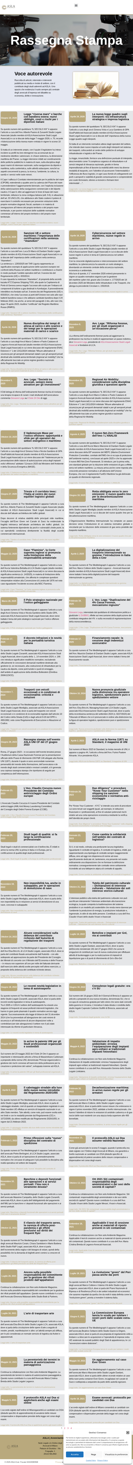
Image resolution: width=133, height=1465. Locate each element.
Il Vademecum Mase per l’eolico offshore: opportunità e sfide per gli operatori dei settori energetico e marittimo (43, 437)
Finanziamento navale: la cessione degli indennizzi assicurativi (108, 640)
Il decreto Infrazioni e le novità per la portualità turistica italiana (43, 640)
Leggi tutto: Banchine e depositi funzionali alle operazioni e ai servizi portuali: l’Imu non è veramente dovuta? (32, 1213)
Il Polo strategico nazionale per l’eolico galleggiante (43, 601)
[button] (128, 1432)
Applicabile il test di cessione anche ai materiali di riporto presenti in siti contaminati (110, 1225)
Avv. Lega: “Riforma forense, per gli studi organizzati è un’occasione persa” (110, 326)
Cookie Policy (91, 1460)
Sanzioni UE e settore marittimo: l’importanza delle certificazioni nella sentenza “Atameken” (42, 237)
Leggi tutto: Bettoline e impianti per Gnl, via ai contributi (91, 964)
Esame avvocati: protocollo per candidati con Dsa (111, 1399)
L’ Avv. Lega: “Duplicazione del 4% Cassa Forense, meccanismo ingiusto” (111, 602)
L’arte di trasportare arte (39, 1313)
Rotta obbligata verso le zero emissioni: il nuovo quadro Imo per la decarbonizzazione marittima (111, 495)
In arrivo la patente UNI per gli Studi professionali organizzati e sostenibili (43, 1044)
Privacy (58, 1462)
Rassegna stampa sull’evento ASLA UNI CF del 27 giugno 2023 (42, 742)
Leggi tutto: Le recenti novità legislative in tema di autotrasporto (27, 1033)
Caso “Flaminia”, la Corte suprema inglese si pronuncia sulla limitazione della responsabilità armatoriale (42, 554)
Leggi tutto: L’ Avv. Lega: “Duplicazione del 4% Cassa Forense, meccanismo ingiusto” (100, 628)
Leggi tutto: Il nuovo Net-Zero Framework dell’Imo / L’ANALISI (94, 483)
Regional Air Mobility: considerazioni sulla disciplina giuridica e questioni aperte (111, 382)
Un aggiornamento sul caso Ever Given (109, 1361)
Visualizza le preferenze (116, 1454)
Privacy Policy (102, 1460)
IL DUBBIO (84, 615)
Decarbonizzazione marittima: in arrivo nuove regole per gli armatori (110, 1090)
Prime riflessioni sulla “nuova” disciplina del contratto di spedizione (43, 1141)
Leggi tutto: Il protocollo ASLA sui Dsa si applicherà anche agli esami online (31, 1425)
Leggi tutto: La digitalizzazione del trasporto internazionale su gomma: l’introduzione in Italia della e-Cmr (98, 584)
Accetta (75, 1454)
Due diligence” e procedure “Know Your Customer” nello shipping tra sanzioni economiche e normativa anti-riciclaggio (110, 793)
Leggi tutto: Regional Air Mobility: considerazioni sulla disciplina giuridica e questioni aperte (99, 423)
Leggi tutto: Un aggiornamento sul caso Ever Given (90, 1388)
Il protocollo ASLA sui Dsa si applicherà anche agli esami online (41, 1400)
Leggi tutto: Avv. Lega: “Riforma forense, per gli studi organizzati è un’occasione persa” (96, 352)
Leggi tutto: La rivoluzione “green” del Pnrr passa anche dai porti (95, 1303)
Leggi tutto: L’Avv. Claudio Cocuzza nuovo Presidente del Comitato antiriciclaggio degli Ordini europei (28, 816)
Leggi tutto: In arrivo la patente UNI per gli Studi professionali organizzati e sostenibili (31, 1073)
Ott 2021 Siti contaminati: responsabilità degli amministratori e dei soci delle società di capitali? (111, 1183)
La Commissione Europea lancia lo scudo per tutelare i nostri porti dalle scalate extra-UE (111, 1316)
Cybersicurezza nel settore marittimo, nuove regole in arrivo (108, 236)
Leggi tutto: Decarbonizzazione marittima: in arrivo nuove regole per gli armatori (98, 1125)
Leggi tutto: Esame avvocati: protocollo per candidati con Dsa (94, 1422)
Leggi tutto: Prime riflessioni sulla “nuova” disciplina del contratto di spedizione (28, 1169)
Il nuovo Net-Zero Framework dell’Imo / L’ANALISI (110, 434)
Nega (93, 1454)
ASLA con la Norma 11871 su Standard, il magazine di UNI (110, 740)
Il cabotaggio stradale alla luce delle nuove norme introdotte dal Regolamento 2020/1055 (43, 1090)
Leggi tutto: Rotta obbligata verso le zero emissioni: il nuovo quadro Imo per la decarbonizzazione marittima (100, 537)
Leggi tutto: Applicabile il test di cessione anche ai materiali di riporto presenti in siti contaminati (100, 1251)
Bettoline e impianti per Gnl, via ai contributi (109, 934)
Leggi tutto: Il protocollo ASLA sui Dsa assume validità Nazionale (95, 1166)
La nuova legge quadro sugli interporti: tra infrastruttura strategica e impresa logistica (110, 117)
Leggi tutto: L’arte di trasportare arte (15, 1343)
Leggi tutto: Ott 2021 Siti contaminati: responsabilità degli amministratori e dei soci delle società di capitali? (99, 1210)
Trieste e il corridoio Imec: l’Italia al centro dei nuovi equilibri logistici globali (40, 494)
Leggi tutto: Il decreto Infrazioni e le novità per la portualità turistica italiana (31, 681)
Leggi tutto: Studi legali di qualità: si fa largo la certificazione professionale (31, 859)
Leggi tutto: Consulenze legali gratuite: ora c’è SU (89, 1017)
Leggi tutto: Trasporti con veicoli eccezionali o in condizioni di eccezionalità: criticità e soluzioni (31, 730)
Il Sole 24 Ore (34, 398)
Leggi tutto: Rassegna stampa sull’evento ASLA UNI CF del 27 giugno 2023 (31, 779)
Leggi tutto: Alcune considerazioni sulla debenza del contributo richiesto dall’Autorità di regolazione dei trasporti (30, 976)
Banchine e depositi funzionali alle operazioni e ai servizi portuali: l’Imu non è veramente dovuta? (42, 1183)
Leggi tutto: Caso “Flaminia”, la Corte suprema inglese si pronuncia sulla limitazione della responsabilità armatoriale (30, 590)
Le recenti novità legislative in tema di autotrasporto (42, 987)
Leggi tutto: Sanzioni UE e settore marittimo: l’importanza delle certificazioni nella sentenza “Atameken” (31, 314)
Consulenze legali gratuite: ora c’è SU (111, 987)
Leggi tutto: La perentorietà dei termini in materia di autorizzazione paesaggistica (28, 1388)
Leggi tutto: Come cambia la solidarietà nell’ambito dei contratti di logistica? (100, 874)
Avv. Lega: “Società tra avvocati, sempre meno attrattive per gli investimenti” (42, 382)
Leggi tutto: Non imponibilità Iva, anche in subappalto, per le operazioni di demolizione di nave (31, 911)
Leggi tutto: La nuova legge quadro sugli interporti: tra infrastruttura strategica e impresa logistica (96, 190)
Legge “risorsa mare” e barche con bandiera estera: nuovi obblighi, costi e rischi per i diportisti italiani (43, 118)
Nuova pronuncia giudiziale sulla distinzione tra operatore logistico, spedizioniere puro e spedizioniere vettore (111, 693)
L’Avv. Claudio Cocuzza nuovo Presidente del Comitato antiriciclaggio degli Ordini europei (42, 792)
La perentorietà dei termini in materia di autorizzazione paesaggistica (42, 1362)
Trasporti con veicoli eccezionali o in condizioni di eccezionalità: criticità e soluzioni (42, 693)
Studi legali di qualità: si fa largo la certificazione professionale (40, 837)
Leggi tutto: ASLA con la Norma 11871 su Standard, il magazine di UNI (98, 761)
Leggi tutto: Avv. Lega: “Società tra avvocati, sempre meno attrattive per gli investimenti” (31, 405)
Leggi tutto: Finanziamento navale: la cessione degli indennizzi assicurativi (99, 665)
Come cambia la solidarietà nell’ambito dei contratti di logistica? (109, 837)
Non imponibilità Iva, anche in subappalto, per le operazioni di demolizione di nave (42, 886)
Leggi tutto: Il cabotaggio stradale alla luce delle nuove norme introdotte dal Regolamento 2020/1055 (31, 1128)
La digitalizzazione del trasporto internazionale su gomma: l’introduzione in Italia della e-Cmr (111, 554)
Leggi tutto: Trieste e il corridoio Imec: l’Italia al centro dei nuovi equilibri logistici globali (30, 540)
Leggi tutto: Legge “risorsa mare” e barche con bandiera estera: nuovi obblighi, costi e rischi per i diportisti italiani (29, 223)
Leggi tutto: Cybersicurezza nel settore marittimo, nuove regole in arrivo (98, 292)
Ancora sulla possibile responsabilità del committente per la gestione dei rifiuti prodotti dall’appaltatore (43, 1276)
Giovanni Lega (80, 342)
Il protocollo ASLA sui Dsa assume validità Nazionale (108, 1139)
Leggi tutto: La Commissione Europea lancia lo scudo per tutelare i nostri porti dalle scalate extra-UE (99, 1350)
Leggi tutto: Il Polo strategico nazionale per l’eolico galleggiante (26, 628)
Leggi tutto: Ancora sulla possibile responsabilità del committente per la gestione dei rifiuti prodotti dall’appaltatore (30, 1303)
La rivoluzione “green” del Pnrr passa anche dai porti (111, 1273)
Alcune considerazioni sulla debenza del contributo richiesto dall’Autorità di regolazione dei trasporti (41, 936)
